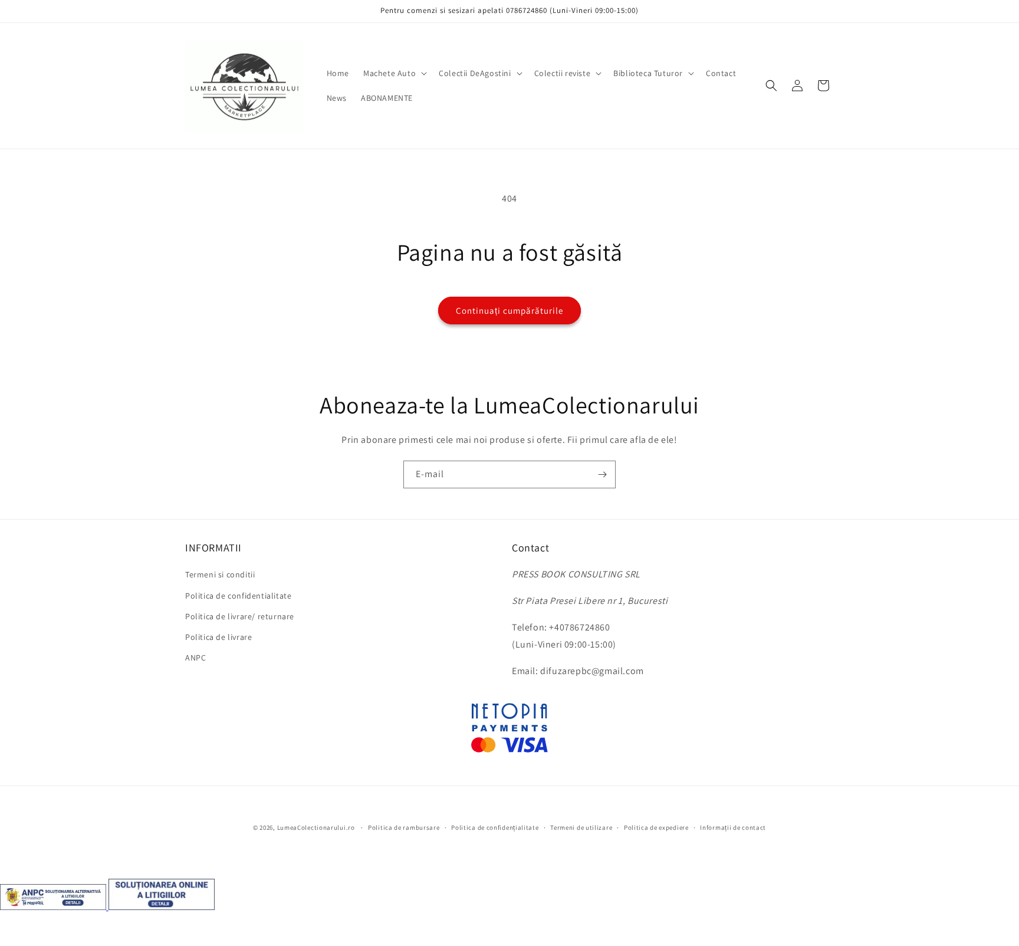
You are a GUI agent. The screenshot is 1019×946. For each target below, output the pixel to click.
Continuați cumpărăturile (509, 310)
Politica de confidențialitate (494, 827)
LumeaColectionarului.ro (316, 827)
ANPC (195, 657)
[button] (394, 73)
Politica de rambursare (403, 827)
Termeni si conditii (220, 574)
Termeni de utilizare (581, 827)
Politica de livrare (218, 637)
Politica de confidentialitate (238, 595)
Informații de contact (733, 827)
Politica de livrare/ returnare (239, 616)
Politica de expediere (656, 827)
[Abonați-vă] (602, 474)
